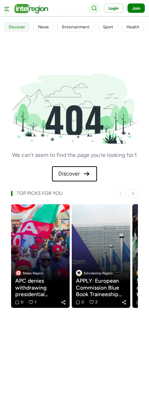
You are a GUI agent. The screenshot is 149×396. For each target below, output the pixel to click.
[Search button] (94, 7)
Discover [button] (17, 27)
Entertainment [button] (76, 27)
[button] (63, 302)
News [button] (43, 27)
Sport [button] (108, 27)
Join (136, 8)
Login (113, 8)
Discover (69, 173)
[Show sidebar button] (7, 8)
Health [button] (132, 27)
